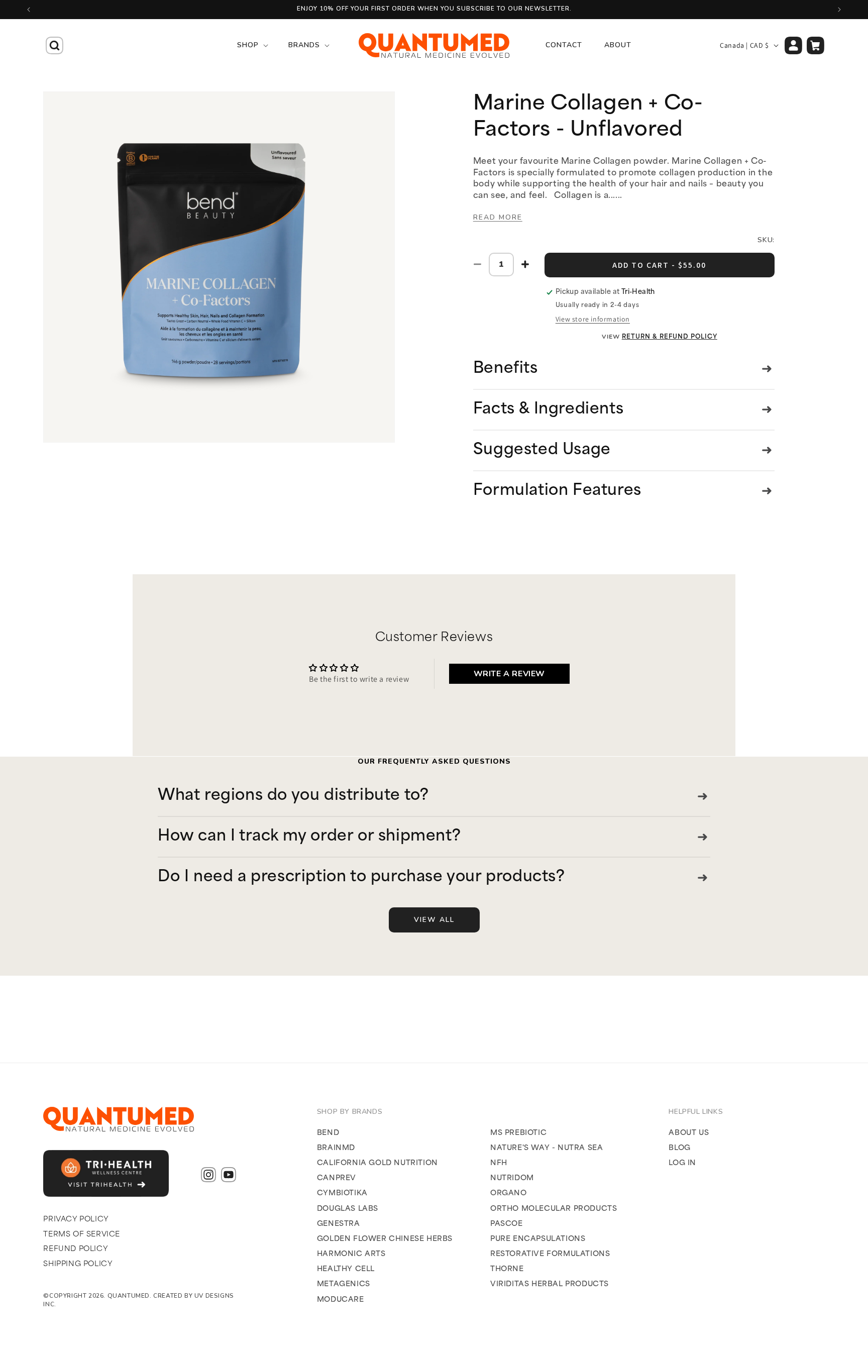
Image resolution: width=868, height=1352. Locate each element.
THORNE (507, 1269)
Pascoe (506, 1223)
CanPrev (336, 1178)
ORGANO (508, 1193)
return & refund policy (669, 337)
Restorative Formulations (550, 1254)
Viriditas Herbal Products (549, 1284)
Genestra (338, 1223)
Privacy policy (75, 1219)
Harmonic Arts (351, 1254)
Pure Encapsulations (537, 1239)
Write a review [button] (509, 673)
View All (434, 919)
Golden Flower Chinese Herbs (385, 1239)
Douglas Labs (347, 1208)
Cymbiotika (342, 1193)
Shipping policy (78, 1264)
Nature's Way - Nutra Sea (546, 1148)
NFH (498, 1163)
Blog (679, 1148)
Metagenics (343, 1284)
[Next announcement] (839, 9)
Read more (497, 217)
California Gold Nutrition (377, 1163)
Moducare (340, 1299)
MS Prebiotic (518, 1132)
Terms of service (81, 1234)
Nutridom (512, 1178)
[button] (54, 45)
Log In (682, 1163)
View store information (593, 319)
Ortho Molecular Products (553, 1208)
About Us (689, 1132)
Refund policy (75, 1249)
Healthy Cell (346, 1269)
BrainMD (336, 1148)
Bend (328, 1132)
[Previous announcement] (29, 9)
